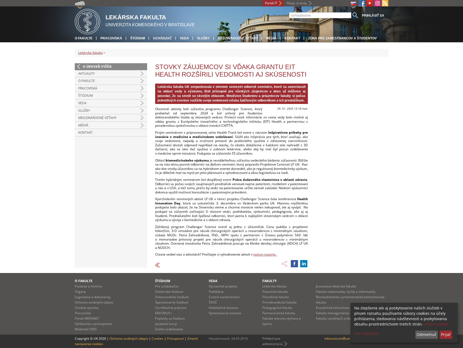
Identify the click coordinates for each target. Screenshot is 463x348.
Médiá (271, 38)
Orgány (80, 291)
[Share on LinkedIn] (304, 264)
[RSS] (385, 3)
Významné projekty (223, 286)
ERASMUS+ (163, 313)
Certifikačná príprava (170, 307)
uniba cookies (436, 324)
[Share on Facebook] (294, 264)
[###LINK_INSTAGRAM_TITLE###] (377, 3)
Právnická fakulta (275, 291)
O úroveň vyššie (97, 66)
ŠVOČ (213, 302)
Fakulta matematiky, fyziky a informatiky (345, 291)
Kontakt (292, 38)
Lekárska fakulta (90, 52)
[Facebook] (362, 3)
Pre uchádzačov (167, 286)
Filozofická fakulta (275, 297)
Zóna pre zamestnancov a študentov (342, 38)
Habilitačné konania (223, 307)
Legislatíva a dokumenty (93, 297)
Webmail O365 (86, 329)
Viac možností (366, 333)
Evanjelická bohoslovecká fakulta (340, 307)
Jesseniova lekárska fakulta (336, 286)
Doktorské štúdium (169, 291)
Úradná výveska (87, 307)
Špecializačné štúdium (171, 302)
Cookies (157, 338)
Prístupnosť (175, 338)
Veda (184, 38)
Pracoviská (111, 38)
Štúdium (137, 38)
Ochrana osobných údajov (94, 302)
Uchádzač (162, 38)
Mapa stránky (297, 3)
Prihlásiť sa (373, 15)
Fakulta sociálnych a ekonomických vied (345, 318)
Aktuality (86, 73)
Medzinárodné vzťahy (238, 38)
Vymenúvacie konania (225, 313)
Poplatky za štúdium (170, 318)
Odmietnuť (426, 334)
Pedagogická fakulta (277, 307)
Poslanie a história (88, 286)
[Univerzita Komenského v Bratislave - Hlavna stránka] (87, 20)
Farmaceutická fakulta (278, 313)
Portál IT (271, 3)
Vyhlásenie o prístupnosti (93, 323)
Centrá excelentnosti (224, 297)
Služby (203, 38)
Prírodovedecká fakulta (279, 302)
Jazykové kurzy (166, 323)
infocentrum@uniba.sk (341, 338)
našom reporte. (265, 254)
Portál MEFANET (87, 318)
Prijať (445, 334)
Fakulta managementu (332, 313)
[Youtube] (370, 3)
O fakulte (83, 38)
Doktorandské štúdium (172, 297)
